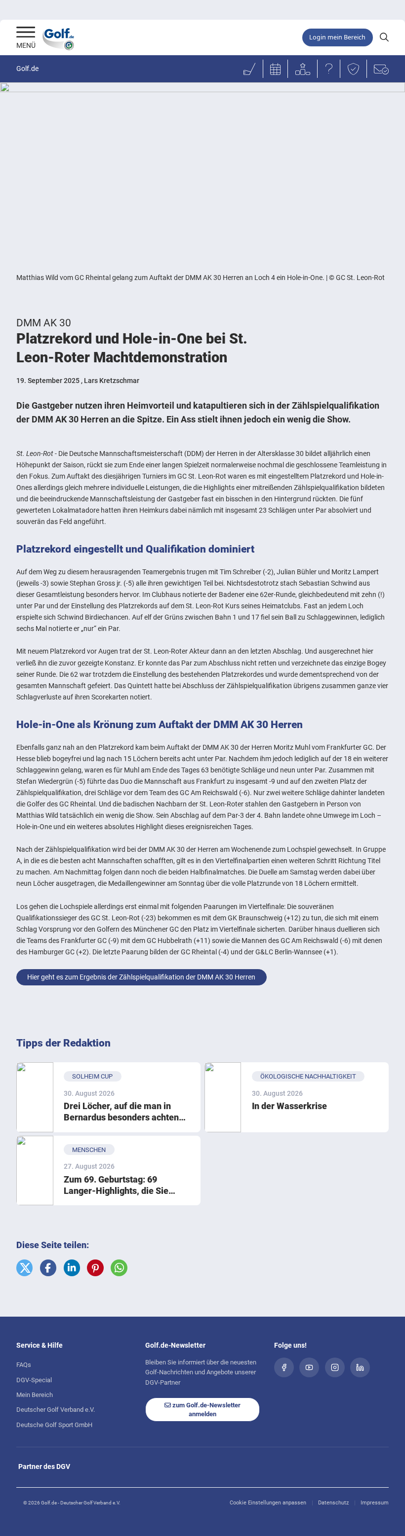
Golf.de (27, 69)
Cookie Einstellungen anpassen (268, 1503)
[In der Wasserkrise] (223, 1097)
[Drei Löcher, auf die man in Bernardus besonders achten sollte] (34, 1097)
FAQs (23, 1364)
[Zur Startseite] (26, 33)
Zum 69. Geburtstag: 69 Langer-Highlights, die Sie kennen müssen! (116, 1186)
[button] (24, 1267)
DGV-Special (34, 1380)
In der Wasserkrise (289, 1106)
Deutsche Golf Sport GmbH (54, 1425)
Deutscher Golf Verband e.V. (55, 1409)
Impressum (375, 1503)
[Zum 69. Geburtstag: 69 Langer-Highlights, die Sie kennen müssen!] (34, 1170)
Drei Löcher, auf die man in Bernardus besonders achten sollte (121, 1112)
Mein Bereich (34, 1394)
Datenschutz (333, 1503)
